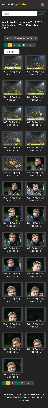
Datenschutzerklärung (32, 397)
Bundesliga (8, 25)
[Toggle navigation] (42, 4)
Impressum (24, 400)
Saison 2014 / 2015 (33, 21)
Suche (41, 14)
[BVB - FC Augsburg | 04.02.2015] (12, 62)
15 (24, 45)
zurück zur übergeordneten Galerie (21, 38)
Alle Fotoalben (10, 21)
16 (29, 45)
